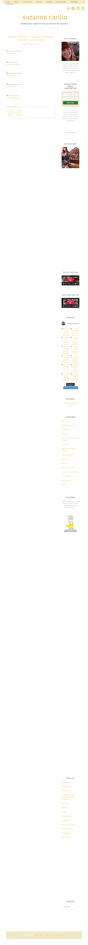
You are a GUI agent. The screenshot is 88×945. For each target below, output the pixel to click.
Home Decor (65, 434)
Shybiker (64, 807)
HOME (8, 2)
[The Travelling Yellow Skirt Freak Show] (70, 532)
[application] (70, 280)
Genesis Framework (49, 935)
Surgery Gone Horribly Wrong (70, 472)
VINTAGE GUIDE (61, 2)
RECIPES (49, 2)
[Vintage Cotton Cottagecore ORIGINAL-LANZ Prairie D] (75, 341)
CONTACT (39, 2)
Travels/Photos (66, 480)
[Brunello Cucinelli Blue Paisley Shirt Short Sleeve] (66, 350)
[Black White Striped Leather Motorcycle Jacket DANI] (66, 332)
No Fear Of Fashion (67, 829)
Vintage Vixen (66, 820)
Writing (64, 484)
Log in (62, 935)
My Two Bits (65, 444)
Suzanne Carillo (44, 18)
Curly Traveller (66, 833)
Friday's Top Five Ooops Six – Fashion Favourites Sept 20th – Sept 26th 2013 (19, 112)
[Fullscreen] (78, 284)
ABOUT (16, 2)
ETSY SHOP (74, 2)
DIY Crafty (64, 429)
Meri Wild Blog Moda (13, 98)
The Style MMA (11, 53)
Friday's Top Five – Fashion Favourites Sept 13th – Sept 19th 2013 (11, 112)
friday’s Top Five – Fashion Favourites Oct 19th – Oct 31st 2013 (31, 38)
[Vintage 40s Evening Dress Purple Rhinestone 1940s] (75, 368)
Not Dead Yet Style (67, 786)
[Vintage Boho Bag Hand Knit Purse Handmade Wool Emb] (66, 368)
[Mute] (75, 284)
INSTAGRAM (9, 4)
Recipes (64, 463)
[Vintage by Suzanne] (70, 168)
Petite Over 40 (66, 790)
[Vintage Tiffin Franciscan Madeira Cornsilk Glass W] (66, 341)
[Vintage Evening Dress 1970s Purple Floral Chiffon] (75, 377)
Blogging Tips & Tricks (68, 425)
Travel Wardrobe (66, 476)
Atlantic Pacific (11, 87)
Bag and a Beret (66, 782)
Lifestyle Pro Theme (38, 935)
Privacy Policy (27, 2)
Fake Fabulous (66, 837)
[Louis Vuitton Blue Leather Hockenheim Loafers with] (75, 359)
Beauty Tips (65, 421)
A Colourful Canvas (67, 816)
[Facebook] (73, 8)
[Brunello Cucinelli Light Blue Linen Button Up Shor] (75, 332)
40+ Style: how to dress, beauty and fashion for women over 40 (69, 797)
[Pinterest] (78, 8)
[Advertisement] (74, 559)
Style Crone (65, 803)
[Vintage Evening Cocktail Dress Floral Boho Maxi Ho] (66, 359)
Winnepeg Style (11, 75)
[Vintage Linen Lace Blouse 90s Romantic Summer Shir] (75, 350)
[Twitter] (83, 8)
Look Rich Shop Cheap (13, 64)
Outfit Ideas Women (67, 455)
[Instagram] (68, 8)
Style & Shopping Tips (68, 467)
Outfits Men (65, 459)
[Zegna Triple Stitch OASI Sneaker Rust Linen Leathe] (66, 377)
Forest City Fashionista (68, 824)
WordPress (57, 935)
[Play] (64, 284)
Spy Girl (64, 812)
